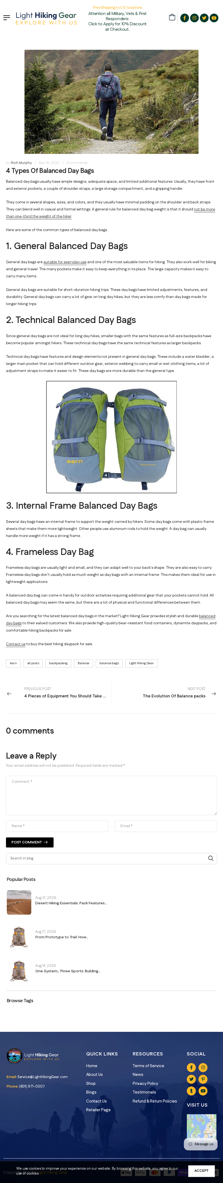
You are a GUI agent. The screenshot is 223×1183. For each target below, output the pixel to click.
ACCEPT (201, 1170)
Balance (83, 663)
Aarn (13, 663)
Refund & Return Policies (155, 1101)
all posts (33, 663)
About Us (94, 1075)
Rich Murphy (21, 162)
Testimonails (144, 1092)
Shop (91, 1083)
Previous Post (68, 693)
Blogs (91, 1092)
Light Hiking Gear (141, 663)
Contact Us (96, 1101)
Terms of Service (148, 1066)
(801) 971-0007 (32, 1086)
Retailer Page (98, 1110)
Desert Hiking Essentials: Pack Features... (71, 903)
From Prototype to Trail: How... (61, 937)
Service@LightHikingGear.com (42, 1077)
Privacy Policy (145, 1083)
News (138, 1075)
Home (91, 1066)
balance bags (109, 663)
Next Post (174, 693)
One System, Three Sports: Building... (68, 971)
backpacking (58, 663)
